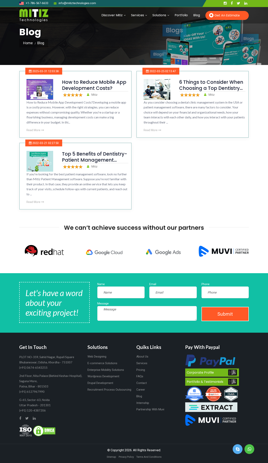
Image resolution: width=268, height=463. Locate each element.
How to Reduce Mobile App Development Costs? (94, 85)
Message (103, 303)
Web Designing (97, 356)
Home (28, 43)
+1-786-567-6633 (36, 3)
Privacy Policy (126, 456)
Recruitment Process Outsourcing (109, 389)
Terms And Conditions (148, 456)
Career (140, 389)
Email (152, 284)
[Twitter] (238, 3)
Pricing (140, 370)
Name (101, 284)
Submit (225, 314)
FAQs (139, 376)
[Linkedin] (245, 3)
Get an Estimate (227, 15)
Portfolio (181, 15)
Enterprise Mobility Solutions (106, 370)
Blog (196, 15)
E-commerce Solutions (102, 363)
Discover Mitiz (112, 15)
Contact (141, 383)
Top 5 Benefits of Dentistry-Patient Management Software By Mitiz (94, 160)
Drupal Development (100, 383)
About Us (142, 356)
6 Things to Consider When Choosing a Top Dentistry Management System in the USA (211, 91)
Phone (205, 284)
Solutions (159, 15)
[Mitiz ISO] (25, 430)
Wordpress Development (103, 376)
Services (137, 15)
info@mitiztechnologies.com (77, 3)
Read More (33, 130)
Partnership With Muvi (150, 409)
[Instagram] (225, 3)
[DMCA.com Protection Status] (44, 430)
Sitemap (111, 456)
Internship (142, 403)
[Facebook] (232, 3)
